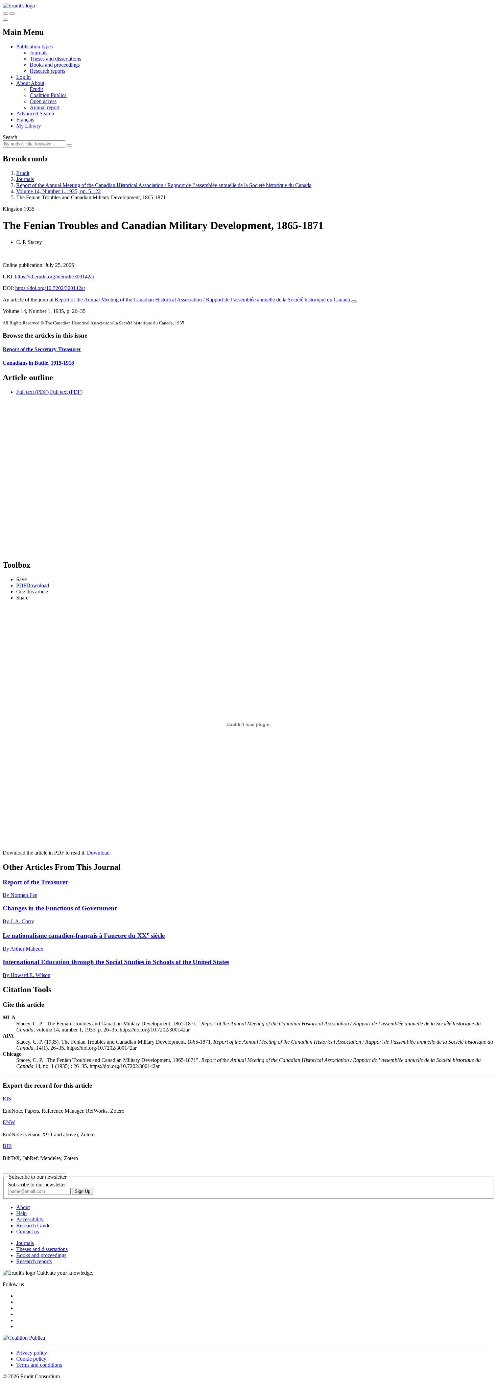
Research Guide (33, 1225)
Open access (43, 101)
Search (10, 137)
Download (98, 853)
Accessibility (30, 1219)
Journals (38, 52)
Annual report (45, 107)
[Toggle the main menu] (5, 20)
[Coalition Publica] (24, 1338)
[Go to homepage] (19, 5)
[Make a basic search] (5, 14)
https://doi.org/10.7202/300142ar (50, 288)
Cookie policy (31, 1359)
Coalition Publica (48, 95)
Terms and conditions (39, 1365)
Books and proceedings (55, 65)
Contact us (27, 1231)
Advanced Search (35, 113)
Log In (23, 77)
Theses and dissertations (55, 59)
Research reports (47, 71)
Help (21, 1213)
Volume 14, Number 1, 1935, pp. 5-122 (58, 191)
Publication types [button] (34, 46)
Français (25, 119)
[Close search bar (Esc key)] (12, 14)
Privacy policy (31, 1353)
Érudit (36, 89)
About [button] (23, 83)
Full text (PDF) (32, 392)
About (37, 83)
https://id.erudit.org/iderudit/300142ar (54, 276)
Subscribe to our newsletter (37, 1184)
